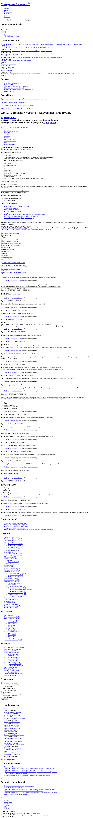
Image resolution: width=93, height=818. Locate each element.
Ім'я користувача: (6, 28)
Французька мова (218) (15, 547)
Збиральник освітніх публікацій (14, 88)
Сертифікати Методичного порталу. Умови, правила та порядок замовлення (24, 99)
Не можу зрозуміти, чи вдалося (14, 735)
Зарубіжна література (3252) (13, 540)
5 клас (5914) (12, 630)
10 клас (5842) (12, 622)
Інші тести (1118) (13, 655)
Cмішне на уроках (10, 91)
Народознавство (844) (15, 583)
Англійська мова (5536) (15, 544)
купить (6, 137)
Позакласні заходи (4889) (12, 580)
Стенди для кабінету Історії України (15, 524)
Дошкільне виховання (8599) (13, 640)
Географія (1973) (9, 567)
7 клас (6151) (12, 626)
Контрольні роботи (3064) (12, 652)
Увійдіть (6, 280)
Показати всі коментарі (8, 759)
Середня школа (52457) (11, 618)
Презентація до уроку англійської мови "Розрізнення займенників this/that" (27, 775)
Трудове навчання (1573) (12, 570)
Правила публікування (11, 83)
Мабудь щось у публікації (12, 754)
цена (5, 142)
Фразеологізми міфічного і (12, 715)
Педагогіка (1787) (9, 601)
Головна (6, 8)
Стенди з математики (11, 208)
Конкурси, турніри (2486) (12, 657)
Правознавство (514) (18, 596)
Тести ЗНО (6, 692)
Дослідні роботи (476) (15, 664)
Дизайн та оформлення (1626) (13, 673)
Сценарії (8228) (9, 669)
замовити (7, 136)
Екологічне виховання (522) (16, 586)
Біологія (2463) (9, 565)
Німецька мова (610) (14, 545)
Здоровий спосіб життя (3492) (17, 588)
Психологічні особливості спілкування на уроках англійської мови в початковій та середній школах (32, 57)
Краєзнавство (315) (14, 584)
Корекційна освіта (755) (11, 598)
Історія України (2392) (15, 553)
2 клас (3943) (12, 636)
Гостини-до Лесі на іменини (13, 767)
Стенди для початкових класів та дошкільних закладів (21, 216)
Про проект (8, 12)
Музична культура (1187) (15, 575)
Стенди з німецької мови (12, 213)
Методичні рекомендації (10, 685)
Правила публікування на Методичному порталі (19, 786)
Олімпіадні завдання (9, 690)
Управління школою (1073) (12, 606)
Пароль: (4, 30)
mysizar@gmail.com (37, 369)
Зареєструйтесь (8, 117)
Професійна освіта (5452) (12, 617)
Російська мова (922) (14, 550)
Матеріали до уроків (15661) (13, 649)
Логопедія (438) (13, 599)
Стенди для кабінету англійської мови (16, 526)
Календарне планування (10, 695)
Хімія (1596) (8, 563)
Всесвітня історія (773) (15, 555)
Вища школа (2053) (10, 615)
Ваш (5, 751)
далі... (2, 778)
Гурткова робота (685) (11, 667)
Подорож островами (7, 70)
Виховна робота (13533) (11, 581)
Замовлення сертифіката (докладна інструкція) (15, 108)
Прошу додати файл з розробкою (14, 718)
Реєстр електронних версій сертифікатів (13, 102)
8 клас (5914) (12, 625)
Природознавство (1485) (12, 568)
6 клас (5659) (12, 628)
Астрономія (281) (13, 562)
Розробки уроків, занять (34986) (14, 647)
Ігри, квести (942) (13, 659)
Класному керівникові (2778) (13, 604)
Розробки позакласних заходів (12, 694)
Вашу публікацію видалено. (13, 709)
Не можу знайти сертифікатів (13, 748)
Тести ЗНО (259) (13, 654)
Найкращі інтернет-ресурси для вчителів (17, 86)
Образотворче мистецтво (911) (17, 573)
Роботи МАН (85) (17, 665)
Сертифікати (8, 10)
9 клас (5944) (12, 623)
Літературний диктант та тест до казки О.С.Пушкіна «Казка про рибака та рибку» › (31, 277)
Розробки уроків (8, 686)
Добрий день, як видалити (12, 712)
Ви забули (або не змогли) (12, 722)
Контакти (7, 17)
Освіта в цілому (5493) (11, 607)
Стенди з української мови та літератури (16, 206)
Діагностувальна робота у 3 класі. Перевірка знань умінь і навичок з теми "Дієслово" (30, 772)
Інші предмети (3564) (11, 578)
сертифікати (50, 122)
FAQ (5, 15)
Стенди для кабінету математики (14, 528)
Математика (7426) (10, 557)
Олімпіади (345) (13, 660)
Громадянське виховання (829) (17, 594)
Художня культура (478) (15, 576)
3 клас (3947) (12, 635)
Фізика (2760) (8, 560)
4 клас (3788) (12, 633)
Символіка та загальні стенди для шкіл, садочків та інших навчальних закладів (28, 529)
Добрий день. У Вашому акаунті (14, 744)
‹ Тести (3, 277)
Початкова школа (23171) (12, 631)
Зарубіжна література (11, 131)
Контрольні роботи (9, 688)
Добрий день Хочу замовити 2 (13, 741)
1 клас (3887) (12, 638)
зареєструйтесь (17, 280)
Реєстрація (7, 35)
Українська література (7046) (13, 539)
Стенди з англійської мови (12, 211)
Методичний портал (15, 4)
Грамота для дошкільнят (8, 64)
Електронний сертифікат (12, 728)
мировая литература (10, 139)
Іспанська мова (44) (14, 549)
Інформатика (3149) (10, 558)
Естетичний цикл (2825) (11, 571)
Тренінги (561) (12, 672)
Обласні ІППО (8, 84)
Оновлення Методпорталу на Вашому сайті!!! (18, 89)
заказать (6, 134)
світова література (10, 141)
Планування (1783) (10, 651)
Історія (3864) (8, 552)
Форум (6, 13)
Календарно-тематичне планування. (12, 54)
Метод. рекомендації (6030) (12, 670)
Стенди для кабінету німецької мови (15, 523)
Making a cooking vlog (7, 67)
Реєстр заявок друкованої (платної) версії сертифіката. (17, 105)
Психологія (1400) (10, 602)
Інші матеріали (7, 697)
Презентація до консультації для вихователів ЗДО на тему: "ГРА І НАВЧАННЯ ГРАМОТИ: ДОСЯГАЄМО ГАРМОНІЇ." (38, 74)
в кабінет (7, 132)
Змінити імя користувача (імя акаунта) (16, 773)
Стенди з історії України (11, 209)
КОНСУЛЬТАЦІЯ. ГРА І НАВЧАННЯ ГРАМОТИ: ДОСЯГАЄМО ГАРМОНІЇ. (25, 47)
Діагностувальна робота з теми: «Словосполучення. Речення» (23, 770)
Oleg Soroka (12, 811)
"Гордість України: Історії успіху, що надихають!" (16, 60)
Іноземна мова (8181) (10, 542)
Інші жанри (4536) (10, 675)
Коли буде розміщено (10, 731)
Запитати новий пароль (11, 36)
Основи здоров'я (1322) (19, 591)
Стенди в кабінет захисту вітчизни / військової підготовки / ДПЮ (24, 214)
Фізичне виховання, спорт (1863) (22, 589)
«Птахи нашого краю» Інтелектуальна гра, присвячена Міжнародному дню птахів (26, 51)
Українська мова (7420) (11, 537)
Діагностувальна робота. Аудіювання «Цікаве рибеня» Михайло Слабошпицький (29, 768)
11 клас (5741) (12, 620)
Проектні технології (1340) (12, 662)
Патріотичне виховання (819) (17, 593)
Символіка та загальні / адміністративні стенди (19, 218)
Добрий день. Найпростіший (13, 738)
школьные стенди (9, 144)
